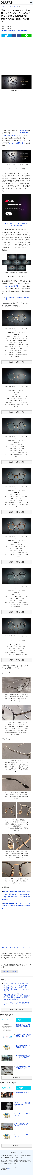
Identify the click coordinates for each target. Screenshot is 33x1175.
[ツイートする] (6, 35)
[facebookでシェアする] (17, 35)
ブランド (20, 1020)
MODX (8, 1168)
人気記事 (20, 1088)
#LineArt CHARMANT (10, 971)
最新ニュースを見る (16, 1009)
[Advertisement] (16, 56)
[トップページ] (6, 3)
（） (15, 30)
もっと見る (16, 1077)
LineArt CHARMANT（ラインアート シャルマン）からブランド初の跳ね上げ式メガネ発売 (16, 905)
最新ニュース (6, 1088)
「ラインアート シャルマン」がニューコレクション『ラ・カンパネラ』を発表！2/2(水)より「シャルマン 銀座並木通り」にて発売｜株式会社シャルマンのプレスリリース (16, 987)
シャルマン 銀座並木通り (17, 143)
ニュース (5, 1020)
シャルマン (22, 130)
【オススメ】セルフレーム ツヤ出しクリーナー (17, 947)
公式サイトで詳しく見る (16, 362)
